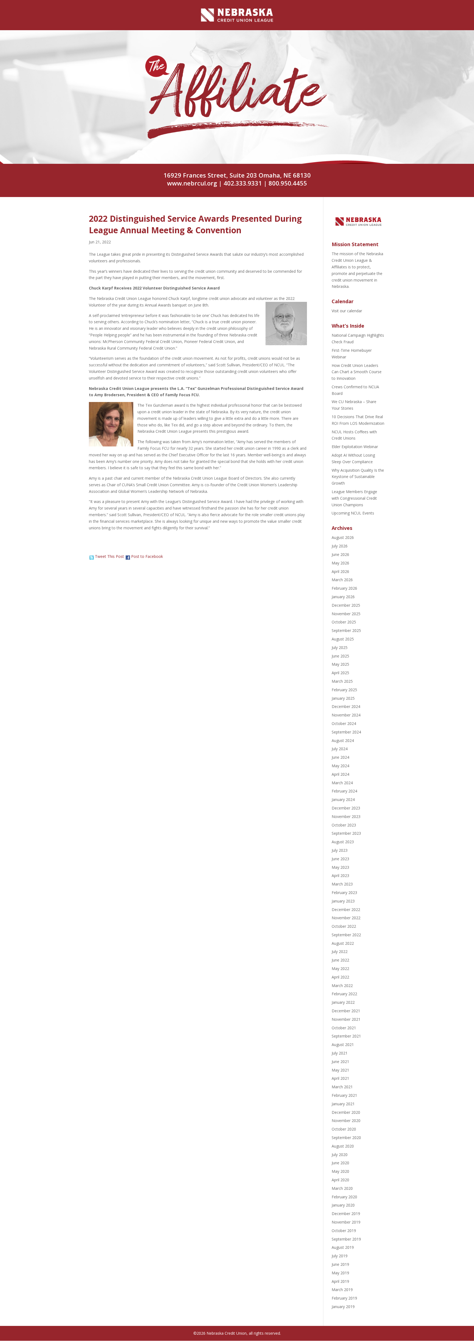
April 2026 (340, 571)
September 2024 (346, 732)
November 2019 (346, 1222)
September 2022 (346, 934)
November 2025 (346, 613)
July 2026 (340, 546)
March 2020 (342, 1188)
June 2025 (340, 656)
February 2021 (344, 1095)
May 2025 (340, 664)
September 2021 (346, 1036)
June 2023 (340, 858)
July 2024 (340, 748)
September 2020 (346, 1137)
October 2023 (344, 825)
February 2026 (344, 588)
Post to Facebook (147, 556)
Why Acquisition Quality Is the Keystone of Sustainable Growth (358, 477)
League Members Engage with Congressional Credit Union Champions (354, 498)
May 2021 (340, 1070)
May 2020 (340, 1171)
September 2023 (346, 833)
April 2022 (340, 977)
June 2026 (340, 554)
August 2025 (343, 639)
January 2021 (343, 1103)
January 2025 (343, 698)
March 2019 (342, 1289)
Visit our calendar (347, 310)
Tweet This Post (109, 556)
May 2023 (340, 867)
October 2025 (344, 622)
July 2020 (340, 1154)
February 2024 (344, 791)
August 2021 (343, 1044)
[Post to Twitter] (91, 556)
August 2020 (343, 1146)
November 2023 (346, 816)
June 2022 (340, 960)
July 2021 (340, 1053)
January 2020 (343, 1205)
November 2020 (346, 1120)
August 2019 (343, 1247)
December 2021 (346, 1010)
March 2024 (342, 782)
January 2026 (343, 596)
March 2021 (342, 1086)
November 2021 (346, 1019)
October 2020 (344, 1129)
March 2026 (342, 579)
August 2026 (343, 537)
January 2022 (343, 1002)
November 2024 (346, 715)
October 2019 (344, 1230)
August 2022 (343, 943)
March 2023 (342, 884)
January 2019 (343, 1306)
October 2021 (344, 1027)
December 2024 (346, 706)
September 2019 (346, 1239)
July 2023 (340, 850)
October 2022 (344, 926)
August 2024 (343, 740)
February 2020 (344, 1196)
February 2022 (344, 993)
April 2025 (340, 672)
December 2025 (346, 605)
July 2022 (340, 951)
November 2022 (346, 917)
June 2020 (340, 1162)
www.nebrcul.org (192, 183)
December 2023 (346, 808)
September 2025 (346, 630)
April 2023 (340, 875)
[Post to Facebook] (127, 556)
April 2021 (340, 1078)
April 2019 (340, 1281)
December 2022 (346, 909)
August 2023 (343, 841)
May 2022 (340, 968)
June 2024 (340, 757)
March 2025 (342, 681)
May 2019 (340, 1272)
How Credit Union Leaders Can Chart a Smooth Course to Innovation (357, 372)
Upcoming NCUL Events (353, 513)
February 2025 (344, 689)
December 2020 (346, 1112)
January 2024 (343, 799)
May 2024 (340, 765)
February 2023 (344, 892)
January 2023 (343, 901)
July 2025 (340, 647)
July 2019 (340, 1255)
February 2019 (344, 1298)
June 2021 (340, 1061)
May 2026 (340, 563)
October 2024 (344, 723)
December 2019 (346, 1213)
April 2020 (340, 1179)
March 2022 (342, 985)
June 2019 (340, 1264)
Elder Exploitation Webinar (355, 446)
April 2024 (340, 774)
